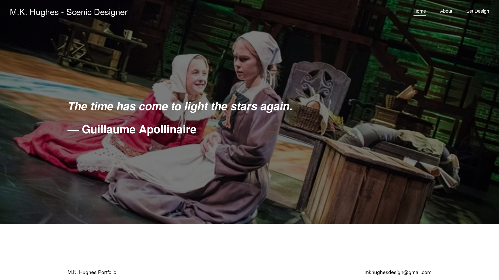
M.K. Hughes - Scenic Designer (69, 11)
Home (419, 11)
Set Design (477, 11)
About (446, 11)
